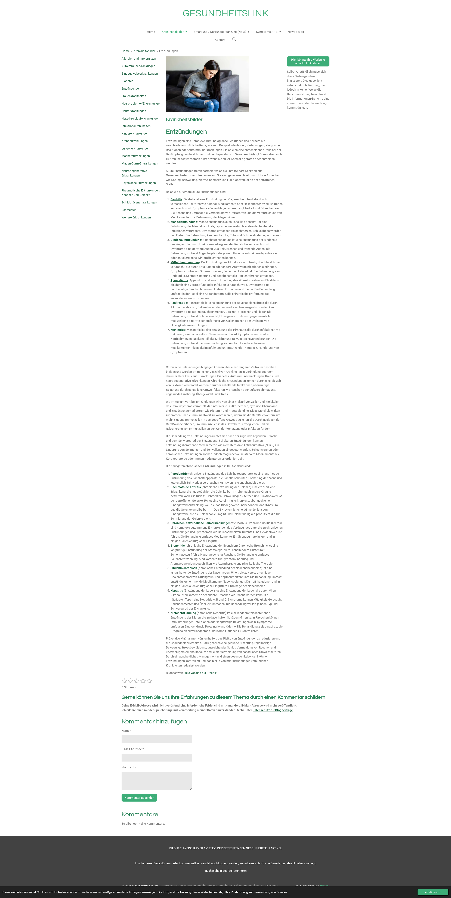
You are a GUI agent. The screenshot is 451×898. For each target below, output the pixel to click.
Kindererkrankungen (135, 133)
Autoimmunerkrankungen (138, 66)
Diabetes (127, 81)
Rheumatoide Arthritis (186, 487)
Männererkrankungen (136, 156)
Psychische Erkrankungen (139, 183)
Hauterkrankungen (134, 111)
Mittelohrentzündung (185, 262)
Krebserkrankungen (135, 141)
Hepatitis (177, 590)
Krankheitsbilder (144, 51)
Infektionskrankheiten (136, 126)
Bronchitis (178, 545)
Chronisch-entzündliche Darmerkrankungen (201, 523)
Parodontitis (179, 473)
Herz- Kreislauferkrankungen (140, 118)
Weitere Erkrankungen (136, 217)
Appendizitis (179, 280)
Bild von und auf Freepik (201, 673)
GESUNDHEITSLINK (225, 13)
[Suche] (234, 39)
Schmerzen (129, 210)
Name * (126, 730)
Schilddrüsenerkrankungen (139, 202)
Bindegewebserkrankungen (140, 73)
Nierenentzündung (183, 613)
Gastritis (176, 199)
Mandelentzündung (184, 222)
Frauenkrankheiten (134, 96)
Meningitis (178, 329)
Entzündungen (168, 51)
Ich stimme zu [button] (433, 892)
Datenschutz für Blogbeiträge (273, 710)
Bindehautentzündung (186, 240)
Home (126, 51)
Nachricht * (129, 767)
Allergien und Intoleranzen (139, 58)
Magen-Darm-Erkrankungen (140, 163)
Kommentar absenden (139, 797)
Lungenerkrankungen (135, 148)
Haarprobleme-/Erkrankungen (141, 103)
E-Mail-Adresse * (133, 749)
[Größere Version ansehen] (207, 84)
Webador (324, 885)
